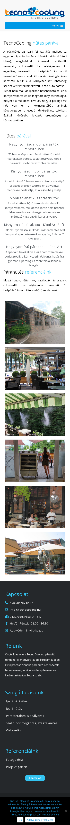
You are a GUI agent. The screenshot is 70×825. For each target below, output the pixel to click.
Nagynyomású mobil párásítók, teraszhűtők (34, 146)
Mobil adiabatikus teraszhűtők (34, 198)
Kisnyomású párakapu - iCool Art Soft (34, 224)
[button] (55, 25)
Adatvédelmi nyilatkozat (40, 820)
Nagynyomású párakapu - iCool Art (34, 246)
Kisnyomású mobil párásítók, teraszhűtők (34, 173)
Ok (20, 820)
